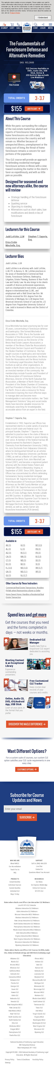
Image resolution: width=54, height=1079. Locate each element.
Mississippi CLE (39, 989)
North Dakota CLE (15, 1020)
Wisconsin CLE (39, 1029)
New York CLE (15, 1014)
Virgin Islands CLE (39, 1014)
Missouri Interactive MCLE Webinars (27, 915)
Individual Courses (14, 885)
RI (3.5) (38, 556)
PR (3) (38, 553)
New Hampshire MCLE (14, 1005)
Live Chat (39, 866)
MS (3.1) (24, 571)
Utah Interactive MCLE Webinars (27, 933)
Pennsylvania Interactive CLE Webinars (27, 927)
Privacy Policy (15, 13)
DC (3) (8, 564)
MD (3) (23, 560)
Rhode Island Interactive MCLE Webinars (27, 930)
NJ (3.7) (24, 575)
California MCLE (15, 971)
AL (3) (8, 549)
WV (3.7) (39, 568)
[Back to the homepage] (27, 26)
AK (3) (8, 545)
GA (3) (8, 571)
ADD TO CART (32, 108)
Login (42, 27)
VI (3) (38, 564)
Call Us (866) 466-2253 (39, 863)
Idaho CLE (14, 995)
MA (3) (23, 556)
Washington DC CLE (39, 1023)
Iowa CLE (39, 965)
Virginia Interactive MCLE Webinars (27, 936)
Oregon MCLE (15, 1029)
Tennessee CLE (39, 1005)
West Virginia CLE (39, 1026)
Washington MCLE (39, 1020)
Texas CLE (39, 1008)
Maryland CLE (39, 977)
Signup (4, 27)
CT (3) (8, 560)
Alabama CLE (15, 959)
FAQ (15, 873)
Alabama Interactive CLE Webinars (27, 908)
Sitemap (7, 1063)
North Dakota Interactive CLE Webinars (27, 924)
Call (18, 27)
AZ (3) (8, 553)
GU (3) (8, 575)
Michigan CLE (39, 983)
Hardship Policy (37, 1060)
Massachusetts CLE (39, 980)
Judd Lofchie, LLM (15, 236)
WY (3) (38, 571)
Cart (12, 27)
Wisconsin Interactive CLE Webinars (27, 942)
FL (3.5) (9, 568)
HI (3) (23, 545)
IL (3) (23, 549)
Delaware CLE (15, 980)
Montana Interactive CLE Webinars (27, 918)
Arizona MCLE (15, 965)
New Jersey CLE (14, 1008)
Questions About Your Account (39, 872)
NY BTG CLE (39, 891)
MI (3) (23, 564)
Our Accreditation (15, 867)
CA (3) (8, 556)
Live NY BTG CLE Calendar (27, 905)
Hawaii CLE (15, 992)
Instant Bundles (15, 882)
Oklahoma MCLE (14, 1026)
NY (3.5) (39, 545)
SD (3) (38, 560)
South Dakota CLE (39, 1002)
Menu (50, 27)
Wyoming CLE (39, 1032)
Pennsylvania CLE (15, 1032)
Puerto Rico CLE (15, 1035)
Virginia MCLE (39, 1017)
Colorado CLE (14, 974)
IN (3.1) (23, 553)
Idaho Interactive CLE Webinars (27, 911)
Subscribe (26, 817)
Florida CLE (15, 983)
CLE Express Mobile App (39, 885)
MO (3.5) (24, 568)
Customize (25, 769)
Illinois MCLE (39, 959)
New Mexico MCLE (15, 1011)
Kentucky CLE (39, 971)
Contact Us (39, 869)
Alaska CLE (15, 962)
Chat (35, 27)
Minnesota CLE (39, 986)
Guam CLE (14, 989)
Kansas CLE (39, 968)
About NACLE (15, 863)
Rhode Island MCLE (39, 998)
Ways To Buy (15, 894)
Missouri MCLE (39, 992)
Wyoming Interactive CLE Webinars (27, 945)
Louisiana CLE (39, 974)
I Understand (43, 17)
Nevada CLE (15, 1002)
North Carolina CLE (15, 1017)
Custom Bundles (14, 888)
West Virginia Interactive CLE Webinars (27, 939)
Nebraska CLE (15, 998)
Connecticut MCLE (15, 977)
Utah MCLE (39, 1011)
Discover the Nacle (26, 724)
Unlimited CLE (15, 891)
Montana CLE (39, 995)
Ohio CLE (15, 1023)
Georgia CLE (15, 986)
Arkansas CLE (15, 968)
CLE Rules (39, 882)
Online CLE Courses (39, 888)
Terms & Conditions (23, 1060)
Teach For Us (14, 870)
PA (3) (38, 549)
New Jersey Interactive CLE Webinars (27, 921)
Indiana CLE (39, 962)
